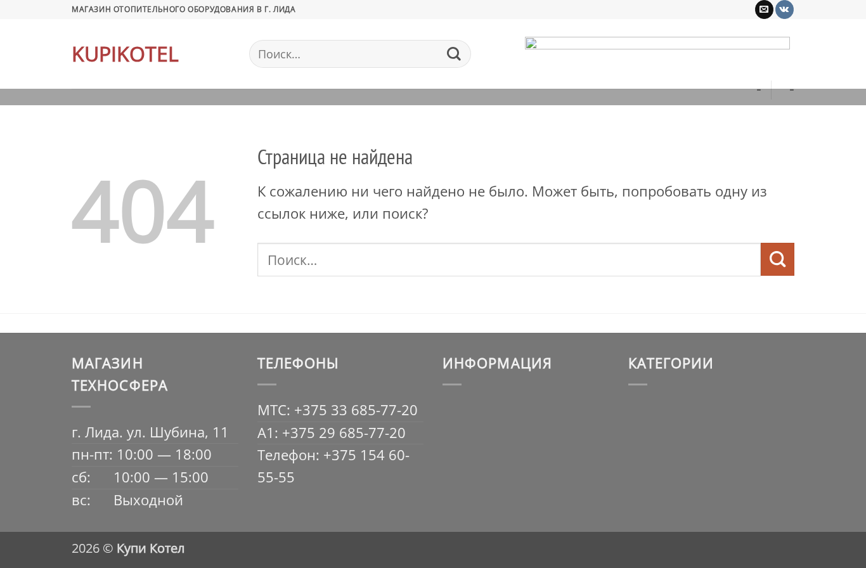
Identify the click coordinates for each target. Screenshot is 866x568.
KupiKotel (125, 54)
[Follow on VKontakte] (784, 9)
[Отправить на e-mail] (764, 9)
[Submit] (454, 53)
